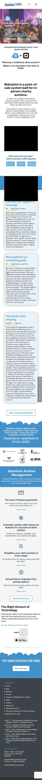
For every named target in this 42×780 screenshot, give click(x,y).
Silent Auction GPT (12, 708)
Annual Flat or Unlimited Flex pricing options (21, 580)
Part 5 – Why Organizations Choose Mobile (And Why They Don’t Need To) (21, 730)
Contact (9, 703)
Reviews (9, 691)
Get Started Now (21, 598)
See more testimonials (21, 412)
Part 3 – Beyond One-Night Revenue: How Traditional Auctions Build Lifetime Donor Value (21, 740)
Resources (9, 705)
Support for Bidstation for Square (18, 697)
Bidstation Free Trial (13, 714)
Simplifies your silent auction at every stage (21, 554)
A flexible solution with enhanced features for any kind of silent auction (21, 527)
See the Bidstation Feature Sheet (14, 625)
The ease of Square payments (21, 500)
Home (8, 686)
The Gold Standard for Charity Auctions (20, 711)
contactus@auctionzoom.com (15, 759)
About (8, 700)
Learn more (21, 509)
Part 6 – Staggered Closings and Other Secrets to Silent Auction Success (20, 726)
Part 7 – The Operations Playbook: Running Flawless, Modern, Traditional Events (21, 721)
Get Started (21, 668)
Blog (7, 689)
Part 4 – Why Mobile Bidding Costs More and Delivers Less (21, 735)
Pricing (8, 694)
